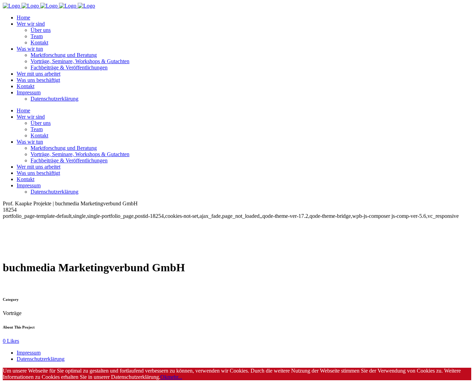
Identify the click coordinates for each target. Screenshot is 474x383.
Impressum (29, 353)
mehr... (174, 377)
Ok (163, 377)
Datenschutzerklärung (41, 359)
